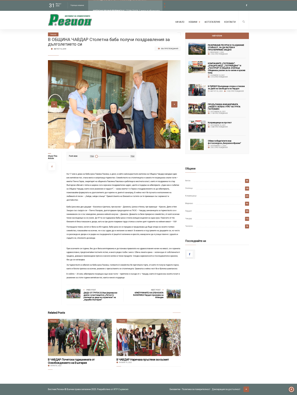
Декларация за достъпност (226, 389)
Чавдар (188, 218)
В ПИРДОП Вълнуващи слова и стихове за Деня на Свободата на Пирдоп (226, 87)
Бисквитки (175, 389)
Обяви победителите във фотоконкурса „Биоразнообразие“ (224, 142)
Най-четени (217, 36)
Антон (187, 181)
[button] (52, 144)
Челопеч (189, 226)
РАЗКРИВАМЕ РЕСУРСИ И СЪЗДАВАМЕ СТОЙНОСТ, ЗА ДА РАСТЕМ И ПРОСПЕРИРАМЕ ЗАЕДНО (226, 47)
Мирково (189, 203)
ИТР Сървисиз (121, 389)
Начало (179, 22)
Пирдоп (188, 211)
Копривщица (190, 196)
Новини (193, 22)
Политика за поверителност (196, 389)
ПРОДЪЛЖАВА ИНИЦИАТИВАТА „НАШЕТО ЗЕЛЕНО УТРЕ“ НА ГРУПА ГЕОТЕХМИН (224, 106)
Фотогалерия (212, 22)
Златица (189, 188)
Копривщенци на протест (220, 122)
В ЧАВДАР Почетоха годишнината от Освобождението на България (71, 361)
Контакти (230, 22)
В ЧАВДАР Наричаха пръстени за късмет (142, 359)
